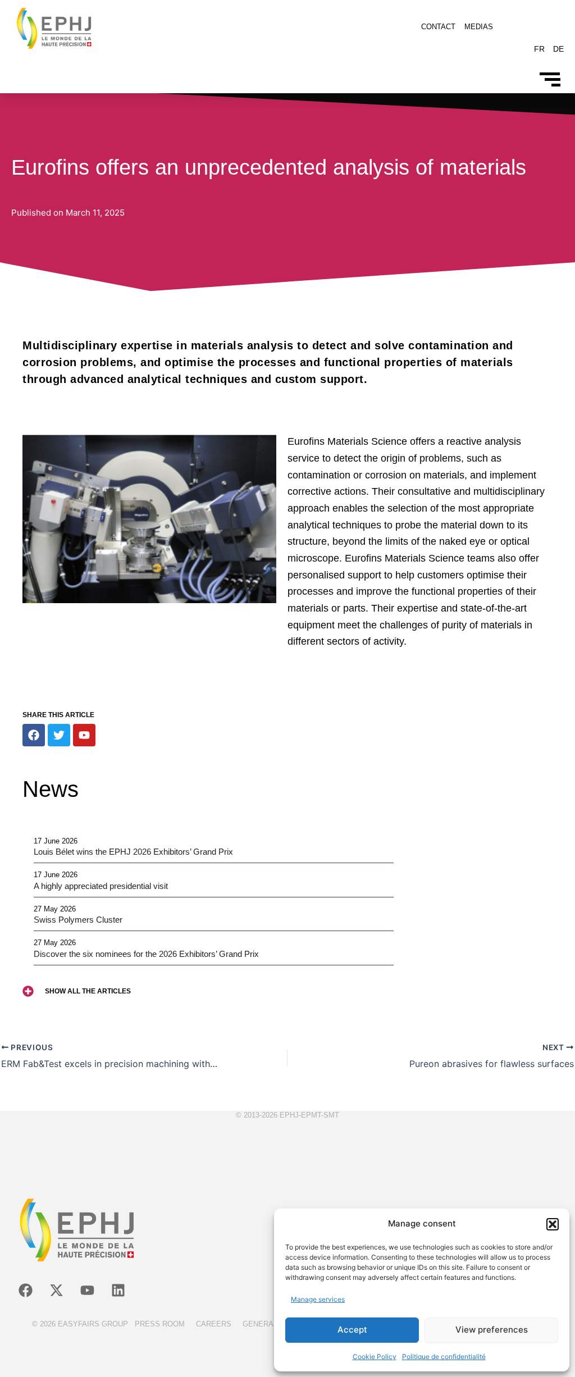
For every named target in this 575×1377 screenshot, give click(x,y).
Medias (478, 26)
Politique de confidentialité (444, 1356)
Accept (352, 1329)
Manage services (318, 1299)
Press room (160, 1324)
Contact (438, 26)
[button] (552, 1224)
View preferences (491, 1329)
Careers (213, 1324)
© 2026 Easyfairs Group (80, 1324)
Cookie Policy (374, 1356)
